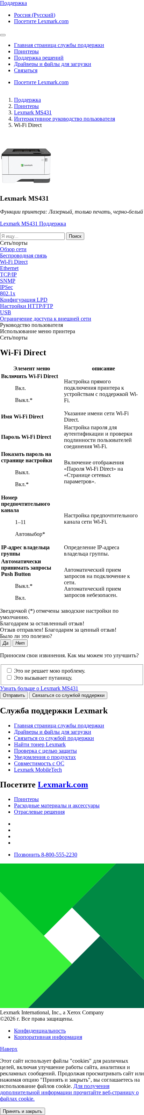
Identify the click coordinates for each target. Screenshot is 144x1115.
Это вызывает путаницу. (43, 678)
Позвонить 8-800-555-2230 (45, 855)
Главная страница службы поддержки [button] (59, 45)
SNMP (7, 281)
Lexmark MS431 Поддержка (33, 224)
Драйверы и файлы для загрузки (52, 732)
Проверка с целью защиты (45, 751)
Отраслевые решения (39, 812)
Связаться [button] (25, 70)
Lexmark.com (63, 784)
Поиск (75, 236)
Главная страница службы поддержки (59, 725)
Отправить (14, 695)
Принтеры (26, 106)
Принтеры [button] (26, 51)
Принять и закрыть (22, 1111)
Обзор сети (13, 249)
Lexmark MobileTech (38, 770)
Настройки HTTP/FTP (26, 306)
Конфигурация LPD (24, 300)
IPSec (6, 287)
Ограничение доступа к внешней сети (45, 319)
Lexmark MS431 (33, 112)
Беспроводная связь (23, 255)
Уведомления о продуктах (45, 757)
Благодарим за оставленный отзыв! (42, 623)
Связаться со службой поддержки (68, 695)
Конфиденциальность (40, 1031)
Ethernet (9, 268)
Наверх (8, 1049)
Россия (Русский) (34, 15)
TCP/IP (8, 274)
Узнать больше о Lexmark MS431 (39, 688)
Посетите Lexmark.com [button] (41, 21)
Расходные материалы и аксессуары (57, 805)
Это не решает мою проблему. (49, 671)
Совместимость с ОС (39, 763)
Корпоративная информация (48, 1037)
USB (5, 312)
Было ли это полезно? (26, 636)
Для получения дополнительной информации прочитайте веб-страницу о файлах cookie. (69, 1092)
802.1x (7, 293)
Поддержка (27, 100)
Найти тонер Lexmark (40, 744)
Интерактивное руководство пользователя (64, 119)
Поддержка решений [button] (39, 58)
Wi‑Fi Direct (14, 262)
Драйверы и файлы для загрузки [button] (52, 64)
